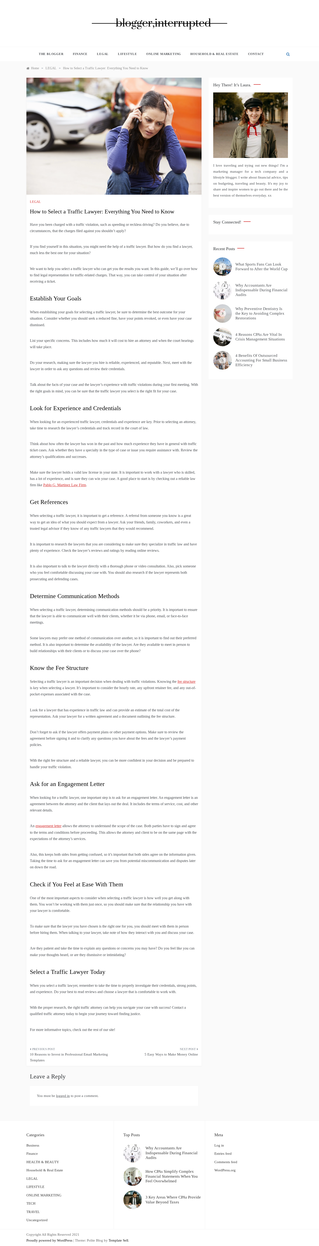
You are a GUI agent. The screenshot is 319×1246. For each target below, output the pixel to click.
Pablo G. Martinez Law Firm (64, 485)
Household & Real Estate (214, 54)
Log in (219, 1145)
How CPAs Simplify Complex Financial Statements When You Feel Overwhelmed (171, 1176)
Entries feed (223, 1153)
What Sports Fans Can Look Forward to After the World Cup (261, 266)
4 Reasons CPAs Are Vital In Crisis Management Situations (260, 336)
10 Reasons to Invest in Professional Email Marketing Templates (69, 1057)
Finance (80, 54)
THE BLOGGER (51, 54)
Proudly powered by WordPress (49, 1240)
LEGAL (103, 54)
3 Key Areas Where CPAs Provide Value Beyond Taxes (173, 1199)
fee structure (186, 681)
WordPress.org (225, 1170)
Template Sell (118, 1240)
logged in (63, 1096)
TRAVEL (33, 1212)
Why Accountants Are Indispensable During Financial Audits (261, 290)
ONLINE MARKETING (163, 54)
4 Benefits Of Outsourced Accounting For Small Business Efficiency (261, 360)
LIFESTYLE (127, 54)
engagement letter (48, 826)
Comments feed (225, 1162)
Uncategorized (37, 1220)
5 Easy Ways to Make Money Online (171, 1054)
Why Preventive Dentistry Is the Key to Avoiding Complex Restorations (259, 314)
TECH (30, 1203)
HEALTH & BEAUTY (42, 1162)
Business (32, 1145)
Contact (256, 54)
